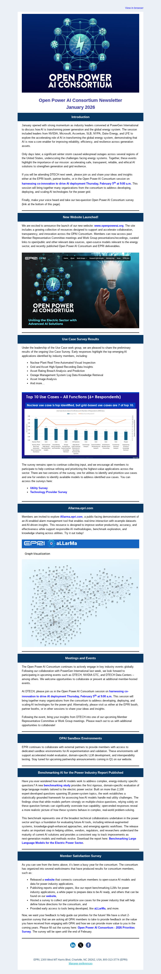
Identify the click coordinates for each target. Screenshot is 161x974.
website (50, 879)
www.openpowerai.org (108, 225)
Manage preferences (80, 963)
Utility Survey (39, 488)
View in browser (134, 8)
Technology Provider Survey (48, 492)
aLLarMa (99, 908)
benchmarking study (57, 785)
